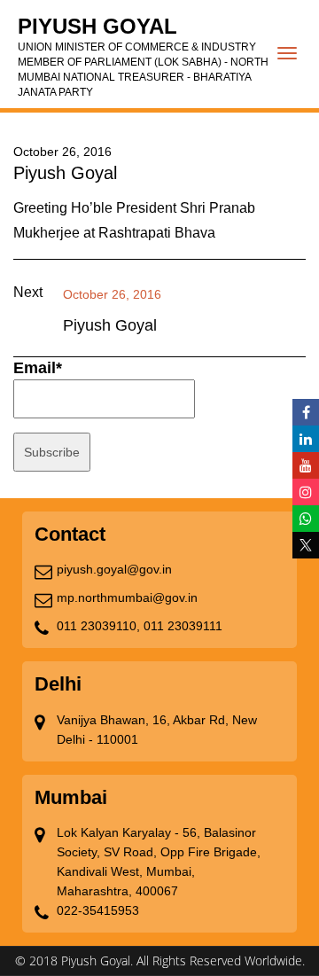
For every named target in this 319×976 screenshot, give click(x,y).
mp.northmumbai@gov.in (127, 597)
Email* (37, 368)
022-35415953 (98, 910)
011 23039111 (183, 626)
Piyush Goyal (143, 56)
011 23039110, (98, 626)
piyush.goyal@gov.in (114, 569)
